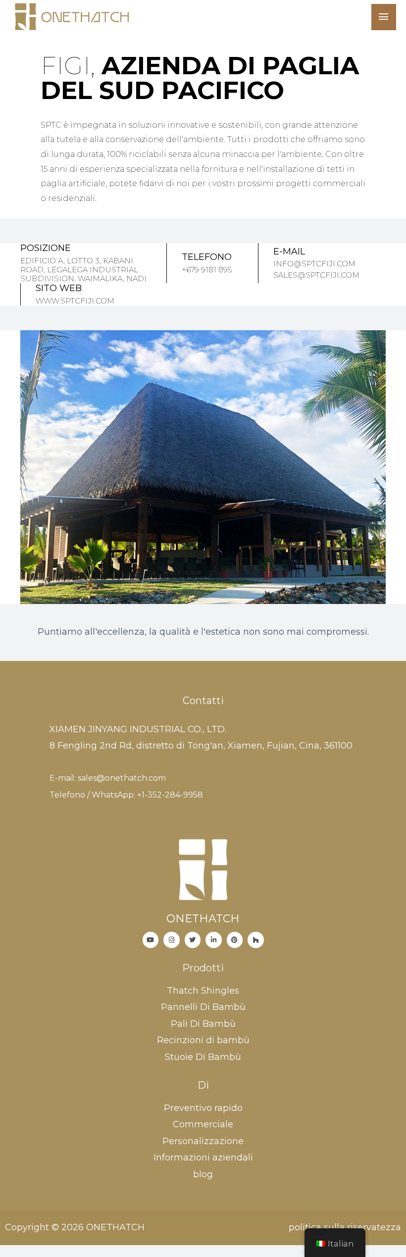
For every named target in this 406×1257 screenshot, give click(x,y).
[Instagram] (171, 940)
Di (203, 1085)
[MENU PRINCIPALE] (383, 17)
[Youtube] (151, 940)
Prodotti (203, 968)
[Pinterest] (235, 940)
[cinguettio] (193, 940)
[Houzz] (256, 940)
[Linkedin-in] (213, 940)
